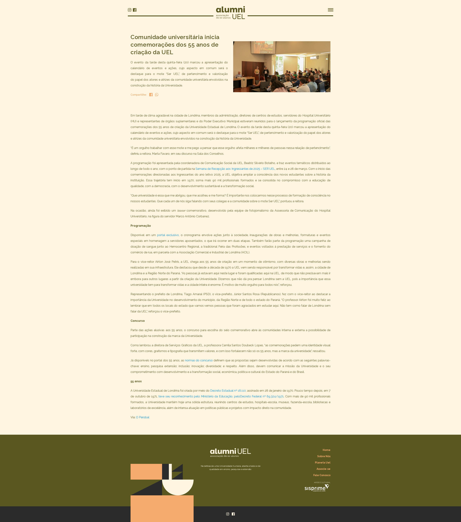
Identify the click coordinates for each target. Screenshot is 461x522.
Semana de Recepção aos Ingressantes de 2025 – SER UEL (235, 169)
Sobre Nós (323, 456)
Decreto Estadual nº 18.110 (228, 390)
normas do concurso (199, 360)
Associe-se (323, 468)
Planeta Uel (322, 462)
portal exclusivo (168, 235)
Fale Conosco (321, 475)
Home (326, 450)
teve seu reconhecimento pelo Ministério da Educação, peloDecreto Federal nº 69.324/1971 (221, 396)
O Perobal (142, 417)
